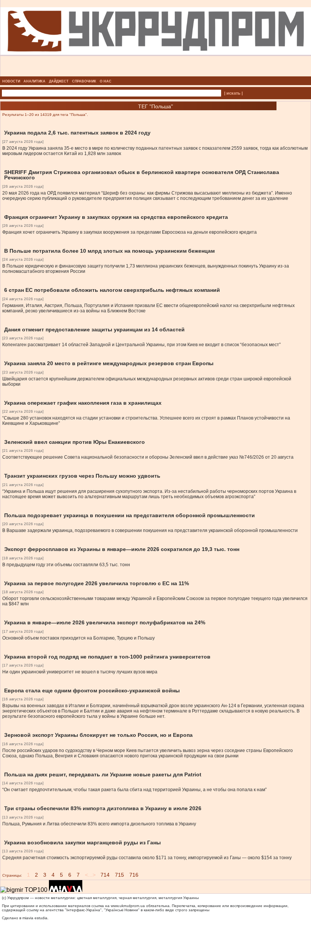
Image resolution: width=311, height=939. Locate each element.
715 (119, 875)
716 (133, 875)
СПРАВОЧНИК (84, 81)
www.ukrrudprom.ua (128, 906)
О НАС (106, 81)
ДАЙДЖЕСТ (59, 81)
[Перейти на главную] (155, 74)
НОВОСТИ (11, 81)
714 (105, 875)
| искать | (233, 93)
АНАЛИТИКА (35, 81)
